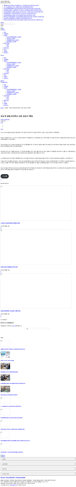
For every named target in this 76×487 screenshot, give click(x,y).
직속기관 (4, 469)
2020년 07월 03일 (5, 119)
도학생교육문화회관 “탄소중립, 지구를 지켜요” (11, 310)
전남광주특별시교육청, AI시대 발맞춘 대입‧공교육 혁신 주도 (19, 15)
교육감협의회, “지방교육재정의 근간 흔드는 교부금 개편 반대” (20, 13)
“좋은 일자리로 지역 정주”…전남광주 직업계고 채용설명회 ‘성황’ (13, 429)
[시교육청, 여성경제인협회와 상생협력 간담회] (36, 220)
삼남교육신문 (13, 485)
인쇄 (2, 129)
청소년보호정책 (10, 477)
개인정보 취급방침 (20, 477)
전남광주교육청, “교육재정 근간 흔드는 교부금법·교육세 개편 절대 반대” (23, 10)
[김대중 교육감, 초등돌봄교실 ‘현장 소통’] (36, 264)
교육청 (3, 459)
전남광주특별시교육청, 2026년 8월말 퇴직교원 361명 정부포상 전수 (13, 383)
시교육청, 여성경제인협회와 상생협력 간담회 (10, 223)
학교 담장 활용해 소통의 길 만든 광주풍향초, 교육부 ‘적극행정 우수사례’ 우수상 (15, 440)
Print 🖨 (5, 176)
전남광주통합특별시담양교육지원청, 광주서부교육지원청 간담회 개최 (22, 8)
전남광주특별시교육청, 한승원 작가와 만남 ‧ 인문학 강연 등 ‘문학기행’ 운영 (23, 11)
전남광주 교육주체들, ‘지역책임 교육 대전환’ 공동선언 (18, 18)
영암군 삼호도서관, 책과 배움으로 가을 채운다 (9, 394)
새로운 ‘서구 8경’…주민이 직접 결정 (7, 360)
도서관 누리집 (5, 473)
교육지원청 (4, 464)
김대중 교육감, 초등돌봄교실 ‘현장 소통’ (9, 266)
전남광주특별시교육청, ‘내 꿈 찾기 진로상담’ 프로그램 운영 (11, 417)
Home (2, 107)
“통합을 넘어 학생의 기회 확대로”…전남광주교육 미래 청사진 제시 (21, 5)
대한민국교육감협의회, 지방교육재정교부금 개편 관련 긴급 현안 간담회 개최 (24, 16)
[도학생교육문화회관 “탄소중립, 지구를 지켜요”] (36, 308)
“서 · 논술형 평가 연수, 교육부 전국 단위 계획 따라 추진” (18, 7)
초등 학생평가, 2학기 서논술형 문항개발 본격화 (9, 371)
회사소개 (3, 477)
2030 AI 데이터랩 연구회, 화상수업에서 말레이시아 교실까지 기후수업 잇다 (23, 19)
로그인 (2, 27)
